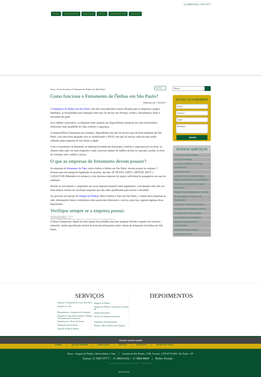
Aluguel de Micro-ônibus (186, 155)
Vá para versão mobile (130, 340)
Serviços (88, 14)
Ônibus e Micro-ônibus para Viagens (191, 192)
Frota (102, 14)
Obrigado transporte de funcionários (186, 224)
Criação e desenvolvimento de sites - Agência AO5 (136, 372)
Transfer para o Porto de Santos (189, 209)
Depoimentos (118, 14)
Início (52, 89)
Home (56, 14)
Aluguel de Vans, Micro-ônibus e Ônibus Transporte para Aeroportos (191, 178)
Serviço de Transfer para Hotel (189, 205)
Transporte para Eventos (186, 230)
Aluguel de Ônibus (89, 196)
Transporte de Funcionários (187, 213)
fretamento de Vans (77, 168)
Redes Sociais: (164, 358)
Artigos (135, 14)
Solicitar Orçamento (24, 54)
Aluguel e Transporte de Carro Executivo (189, 186)
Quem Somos (71, 14)
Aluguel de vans (182, 172)
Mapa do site (164, 344)
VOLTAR (158, 88)
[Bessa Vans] (80, 4)
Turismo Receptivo (183, 234)
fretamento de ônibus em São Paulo (71, 108)
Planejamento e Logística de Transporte (188, 198)
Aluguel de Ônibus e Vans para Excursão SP (188, 165)
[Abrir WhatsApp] (254, 370)
